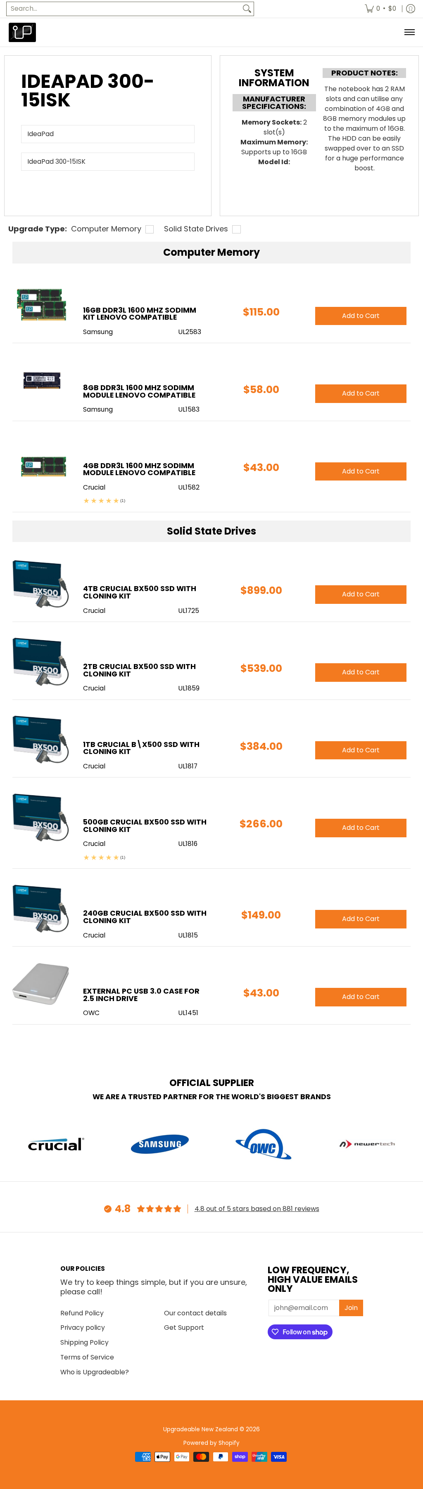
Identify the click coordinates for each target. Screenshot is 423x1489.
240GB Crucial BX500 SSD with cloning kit (145, 917)
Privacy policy (82, 1327)
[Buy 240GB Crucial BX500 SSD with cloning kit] (41, 908)
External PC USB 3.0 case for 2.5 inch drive (141, 995)
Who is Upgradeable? (94, 1372)
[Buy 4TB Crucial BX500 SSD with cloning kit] (41, 583)
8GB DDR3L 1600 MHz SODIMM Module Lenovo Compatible (139, 391)
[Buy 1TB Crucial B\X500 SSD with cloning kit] (41, 739)
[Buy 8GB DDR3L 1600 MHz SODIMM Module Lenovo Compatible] (41, 382)
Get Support (184, 1327)
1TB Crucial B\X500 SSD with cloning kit (141, 748)
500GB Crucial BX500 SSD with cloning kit (145, 825)
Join (351, 1307)
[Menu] (409, 32)
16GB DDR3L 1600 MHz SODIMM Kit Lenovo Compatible (139, 314)
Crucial (94, 610)
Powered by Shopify (211, 1443)
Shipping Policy (84, 1342)
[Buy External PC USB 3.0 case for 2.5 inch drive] (41, 986)
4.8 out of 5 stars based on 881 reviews (257, 1208)
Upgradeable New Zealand (200, 1429)
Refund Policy (82, 1313)
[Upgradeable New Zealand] (22, 32)
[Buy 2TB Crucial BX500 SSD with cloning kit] (41, 661)
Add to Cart (361, 594)
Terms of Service (87, 1357)
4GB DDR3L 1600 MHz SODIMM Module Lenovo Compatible (139, 469)
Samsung (98, 332)
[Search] (247, 9)
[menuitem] (380, 9)
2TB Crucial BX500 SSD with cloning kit (139, 670)
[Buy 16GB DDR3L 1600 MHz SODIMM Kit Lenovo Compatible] (41, 305)
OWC (91, 1013)
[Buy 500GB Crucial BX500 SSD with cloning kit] (41, 817)
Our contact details (195, 1313)
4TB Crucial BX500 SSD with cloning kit (139, 592)
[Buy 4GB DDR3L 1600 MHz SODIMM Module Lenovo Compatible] (41, 460)
